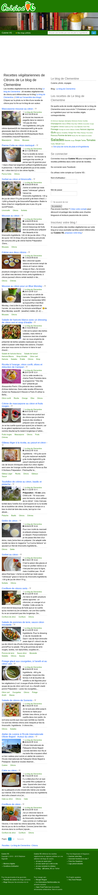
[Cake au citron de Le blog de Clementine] (11, 779)
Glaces (11, 695)
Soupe (78, 140)
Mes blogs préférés (24, 33)
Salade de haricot (31, 353)
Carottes (85, 121)
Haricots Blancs (8, 356)
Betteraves (75, 121)
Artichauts (55, 121)
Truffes (53, 144)
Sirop (38, 359)
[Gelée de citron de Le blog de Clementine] (11, 529)
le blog (38, 868)
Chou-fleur (74, 124)
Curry (75, 126)
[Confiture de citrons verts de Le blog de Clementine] (11, 597)
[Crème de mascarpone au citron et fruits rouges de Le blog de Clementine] (11, 415)
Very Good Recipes (75, 879)
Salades (14, 359)
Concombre (86, 124)
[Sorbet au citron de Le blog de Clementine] (11, 563)
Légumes (90, 129)
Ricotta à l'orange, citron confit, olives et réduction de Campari (22, 365)
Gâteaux (35, 473)
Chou (69, 123)
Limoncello (6, 210)
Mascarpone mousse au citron (17, 109)
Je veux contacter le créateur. (46, 866)
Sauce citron (22, 653)
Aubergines (68, 121)
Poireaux (83, 133)
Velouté (57, 144)
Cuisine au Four (69, 126)
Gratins (77, 129)
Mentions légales (9, 863)
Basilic (13, 515)
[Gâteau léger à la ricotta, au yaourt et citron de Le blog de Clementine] (11, 454)
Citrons (16, 140)
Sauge (73, 140)
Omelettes (65, 133)
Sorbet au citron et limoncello (16, 179)
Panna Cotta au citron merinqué (18, 145)
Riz (77, 135)
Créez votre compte (78, 209)
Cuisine (4, 765)
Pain (75, 133)
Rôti (80, 135)
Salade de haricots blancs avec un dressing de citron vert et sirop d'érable (24, 321)
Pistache (5, 515)
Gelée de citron (9, 520)
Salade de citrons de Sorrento (17, 700)
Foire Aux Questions (75, 861)
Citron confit (6, 398)
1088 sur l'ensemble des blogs (28, 97)
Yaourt (4, 476)
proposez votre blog (73, 232)
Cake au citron (9, 770)
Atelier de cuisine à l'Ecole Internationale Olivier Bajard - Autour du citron (22, 735)
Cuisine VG (7, 33)
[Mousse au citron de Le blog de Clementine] (11, 224)
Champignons (56, 123)
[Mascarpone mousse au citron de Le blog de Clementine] (11, 117)
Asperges (61, 121)
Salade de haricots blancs (11, 353)
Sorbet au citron (10, 554)
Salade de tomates (86, 135)
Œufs (53, 132)
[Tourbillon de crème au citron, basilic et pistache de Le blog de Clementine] (11, 493)
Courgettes (17, 692)
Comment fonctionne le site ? (78, 858)
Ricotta (16, 398)
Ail (51, 121)
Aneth (4, 695)
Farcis (84, 126)
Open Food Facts (42, 887)
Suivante (20, 839)
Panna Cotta (6, 174)
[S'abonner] (23, 112)
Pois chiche (89, 133)
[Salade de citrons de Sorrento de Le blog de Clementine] (11, 709)
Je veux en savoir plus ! (44, 861)
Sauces (22, 655)
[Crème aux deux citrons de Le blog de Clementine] (11, 261)
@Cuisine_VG (47, 868)
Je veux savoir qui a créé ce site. (47, 863)
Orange (25, 398)
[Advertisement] (49, 54)
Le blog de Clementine (33, 112)
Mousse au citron (10, 215)
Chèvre (64, 124)
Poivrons (54, 135)
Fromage (54, 129)
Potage (35, 692)
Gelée (12, 549)
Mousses (25, 140)
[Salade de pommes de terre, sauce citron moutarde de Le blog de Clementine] (11, 633)
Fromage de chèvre (64, 129)
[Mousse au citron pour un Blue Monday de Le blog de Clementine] (11, 295)
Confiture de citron (9, 616)
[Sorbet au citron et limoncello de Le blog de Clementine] (11, 188)
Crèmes (13, 280)
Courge (92, 124)
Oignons (58, 133)
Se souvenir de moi (60, 202)
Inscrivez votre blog (75, 856)
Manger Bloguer (41, 879)
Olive (32, 398)
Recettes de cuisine (10, 879)
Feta (88, 126)
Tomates (90, 140)
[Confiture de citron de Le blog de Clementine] (11, 813)
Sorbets (24, 210)
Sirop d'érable (21, 356)
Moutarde (33, 653)
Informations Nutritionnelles (47, 882)
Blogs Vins (7, 882)
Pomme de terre (8, 653)
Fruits (37, 434)
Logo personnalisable (75, 863)
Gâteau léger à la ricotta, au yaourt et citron (24, 442)
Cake (26, 799)
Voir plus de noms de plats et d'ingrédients (71, 146)
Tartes (83, 140)
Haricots (5, 359)
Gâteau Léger (7, 473)
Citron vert (34, 356)
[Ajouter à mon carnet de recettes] (36, 109)
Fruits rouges (7, 434)
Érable (22, 359)
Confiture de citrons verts (14, 588)
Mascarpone (6, 140)
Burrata (80, 121)
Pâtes (78, 133)
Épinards (80, 126)
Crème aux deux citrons (14, 252)
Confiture (22, 616)
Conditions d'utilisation (11, 866)
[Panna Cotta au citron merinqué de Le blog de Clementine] (11, 154)
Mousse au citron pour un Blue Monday (22, 286)
